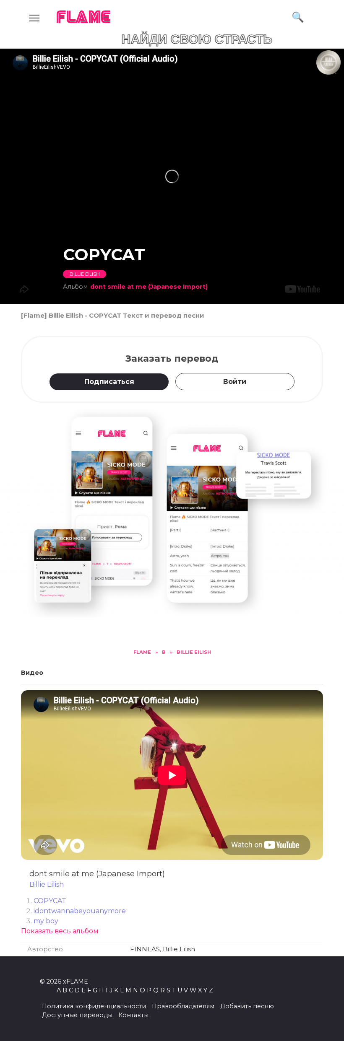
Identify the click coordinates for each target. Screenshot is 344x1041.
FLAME (84, 17)
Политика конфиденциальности (94, 1006)
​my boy (46, 921)
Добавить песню (247, 1006)
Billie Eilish (85, 274)
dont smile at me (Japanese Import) (149, 286)
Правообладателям (183, 1006)
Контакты (133, 1015)
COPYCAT (50, 901)
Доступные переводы (77, 1015)
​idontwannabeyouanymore (80, 911)
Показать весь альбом (60, 931)
